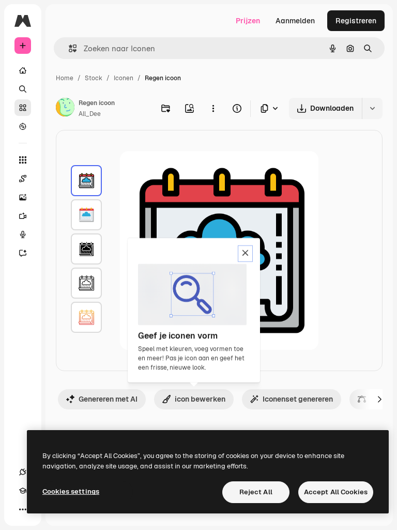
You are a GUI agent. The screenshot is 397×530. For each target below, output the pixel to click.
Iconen (123, 78)
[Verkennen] (22, 126)
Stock (93, 78)
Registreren (355, 20)
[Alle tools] (22, 160)
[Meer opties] (213, 108)
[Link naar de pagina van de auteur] (65, 109)
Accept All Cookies (336, 492)
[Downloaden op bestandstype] (270, 108)
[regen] (86, 180)
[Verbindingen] (22, 472)
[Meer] (22, 509)
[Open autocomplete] (68, 48)
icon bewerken (200, 399)
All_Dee (90, 114)
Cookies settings (70, 491)
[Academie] (22, 490)
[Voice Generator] (22, 234)
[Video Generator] (22, 216)
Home (64, 78)
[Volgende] (379, 399)
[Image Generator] (22, 197)
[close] (245, 253)
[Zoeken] (22, 89)
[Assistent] (22, 253)
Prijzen (248, 20)
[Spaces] (22, 178)
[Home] (22, 70)
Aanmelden (295, 20)
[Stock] (22, 107)
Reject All (255, 492)
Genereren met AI (108, 399)
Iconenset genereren (298, 399)
